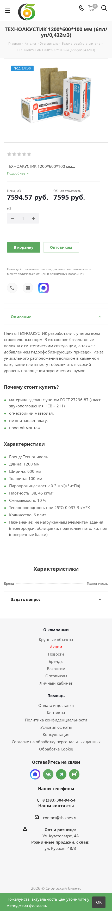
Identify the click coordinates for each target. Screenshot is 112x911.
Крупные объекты (56, 639)
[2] (14, 154)
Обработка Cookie (56, 749)
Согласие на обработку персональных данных (56, 741)
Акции (56, 646)
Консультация (56, 734)
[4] (24, 154)
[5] (29, 154)
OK (99, 902)
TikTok (74, 774)
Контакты (56, 712)
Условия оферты (56, 727)
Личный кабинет (56, 683)
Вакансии (56, 668)
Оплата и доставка (56, 705)
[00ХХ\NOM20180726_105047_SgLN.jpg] (56, 96)
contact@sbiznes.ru (60, 817)
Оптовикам (61, 247)
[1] (9, 154)
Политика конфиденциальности (56, 719)
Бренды (56, 661)
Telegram (61, 774)
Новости (56, 654)
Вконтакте (48, 774)
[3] (19, 154)
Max (35, 774)
